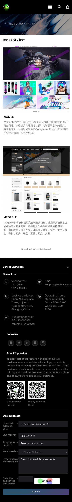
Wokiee (8, 117)
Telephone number (9, 443)
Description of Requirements (11, 460)
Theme (11, 24)
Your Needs (9, 451)
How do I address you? (8, 426)
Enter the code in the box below (9, 481)
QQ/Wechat (9, 435)
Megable (10, 217)
